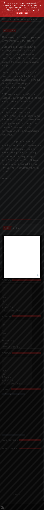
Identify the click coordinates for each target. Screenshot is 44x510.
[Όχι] (41, 8)
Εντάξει (19, 13)
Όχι (26, 13)
